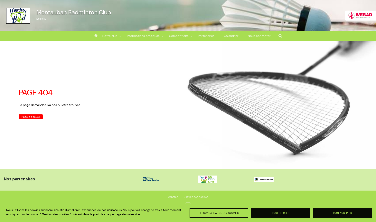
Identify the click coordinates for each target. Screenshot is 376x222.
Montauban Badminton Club (73, 12)
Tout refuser (280, 213)
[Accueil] (18, 16)
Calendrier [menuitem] (231, 36)
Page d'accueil (31, 117)
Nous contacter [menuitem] (259, 36)
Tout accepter (342, 213)
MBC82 (41, 19)
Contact (173, 197)
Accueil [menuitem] (96, 35)
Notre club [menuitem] (108, 37)
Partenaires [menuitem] (206, 36)
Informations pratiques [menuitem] (141, 37)
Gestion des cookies (195, 197)
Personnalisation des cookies (219, 213)
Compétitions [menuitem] (176, 37)
